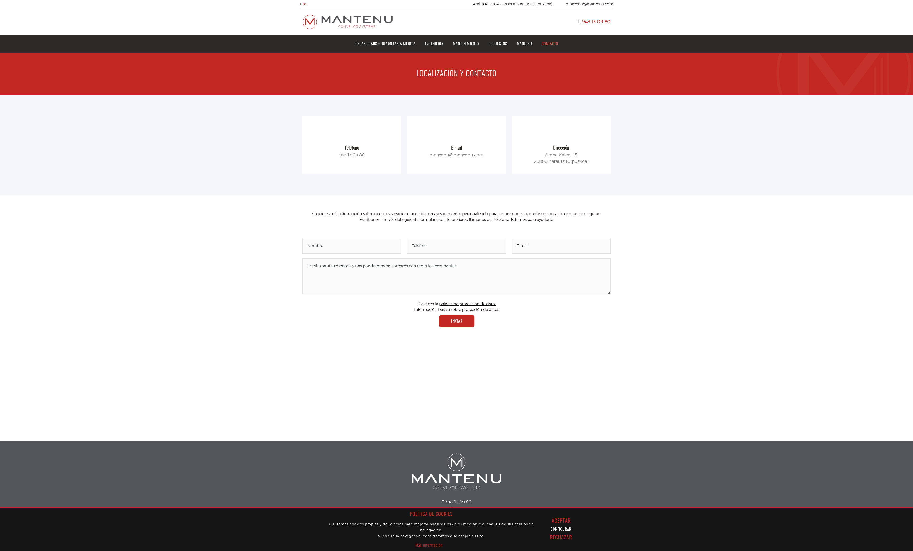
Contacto (550, 44)
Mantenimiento (466, 44)
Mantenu (524, 44)
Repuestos (498, 44)
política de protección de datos (467, 304)
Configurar (561, 529)
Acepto (427, 304)
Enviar (456, 321)
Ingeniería (434, 44)
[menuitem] (385, 44)
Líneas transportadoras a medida (385, 44)
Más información (428, 545)
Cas (303, 4)
